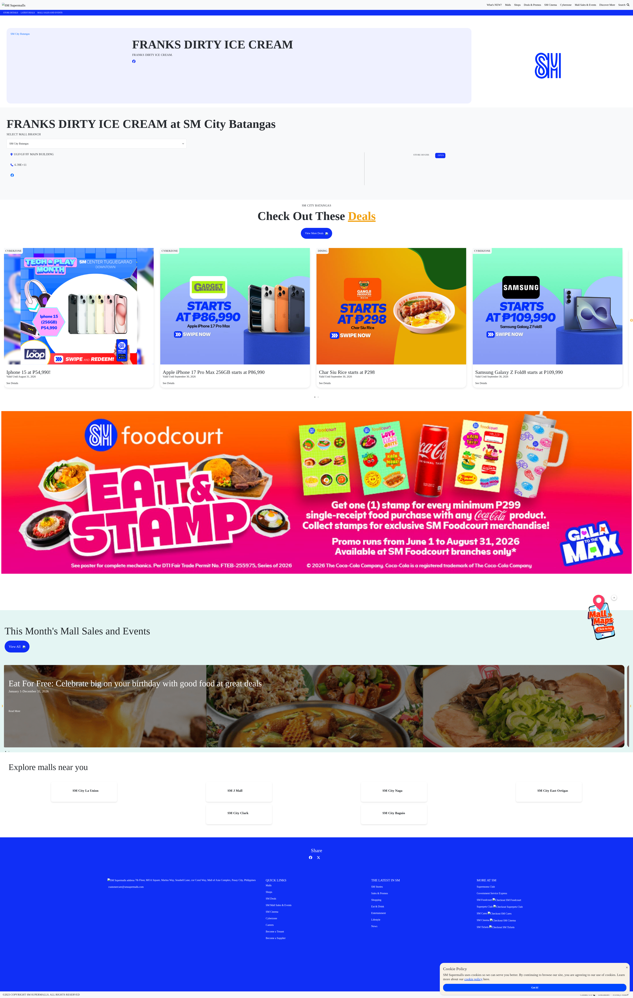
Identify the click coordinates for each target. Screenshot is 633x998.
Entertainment (378, 913)
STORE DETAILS (10, 13)
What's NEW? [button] (494, 4)
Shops (269, 892)
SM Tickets (483, 927)
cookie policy (473, 979)
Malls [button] (508, 4)
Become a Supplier (276, 938)
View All (15, 646)
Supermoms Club (486, 886)
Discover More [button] (607, 4)
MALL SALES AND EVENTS (49, 13)
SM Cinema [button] (550, 4)
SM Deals (271, 898)
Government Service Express (492, 893)
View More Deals (314, 233)
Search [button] (622, 4)
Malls (268, 885)
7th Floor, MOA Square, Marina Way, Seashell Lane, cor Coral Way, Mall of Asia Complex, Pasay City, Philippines (195, 880)
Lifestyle (375, 919)
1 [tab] (314, 397)
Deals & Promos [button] (532, 4)
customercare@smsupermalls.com (126, 886)
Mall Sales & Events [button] (585, 4)
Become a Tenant (275, 931)
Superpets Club (485, 906)
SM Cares (482, 913)
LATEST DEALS (28, 13)
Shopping (376, 899)
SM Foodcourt (485, 899)
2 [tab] (318, 397)
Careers (270, 925)
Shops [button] (517, 4)
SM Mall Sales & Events (278, 905)
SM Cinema (272, 911)
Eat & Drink (377, 906)
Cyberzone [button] (566, 4)
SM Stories (377, 886)
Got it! (534, 987)
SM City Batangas (20, 33)
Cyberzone (271, 918)
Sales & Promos (379, 893)
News (374, 926)
